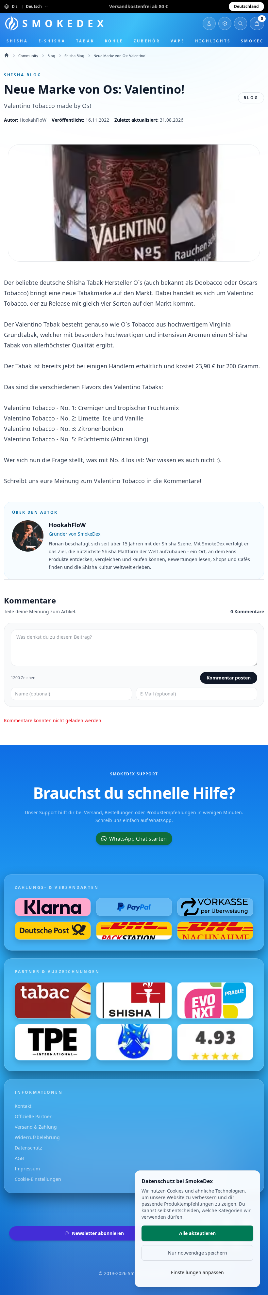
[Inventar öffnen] (224, 23)
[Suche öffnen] (240, 23)
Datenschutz (28, 1148)
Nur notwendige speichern (197, 1253)
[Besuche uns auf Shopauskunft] (215, 1042)
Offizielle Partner (33, 1116)
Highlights (212, 40)
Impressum (27, 1169)
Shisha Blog (74, 55)
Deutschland (246, 6)
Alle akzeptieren (197, 1233)
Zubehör (147, 40)
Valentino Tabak (37, 324)
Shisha (17, 40)
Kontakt (23, 1106)
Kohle (114, 40)
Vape (178, 40)
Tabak (85, 40)
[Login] (209, 23)
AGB (19, 1158)
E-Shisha (52, 40)
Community (28, 55)
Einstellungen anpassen (197, 1272)
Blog (51, 55)
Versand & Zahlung (36, 1127)
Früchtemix (163, 408)
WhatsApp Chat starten (138, 838)
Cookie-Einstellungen (38, 1179)
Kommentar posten (229, 678)
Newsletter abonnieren (98, 1233)
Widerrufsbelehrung (37, 1137)
